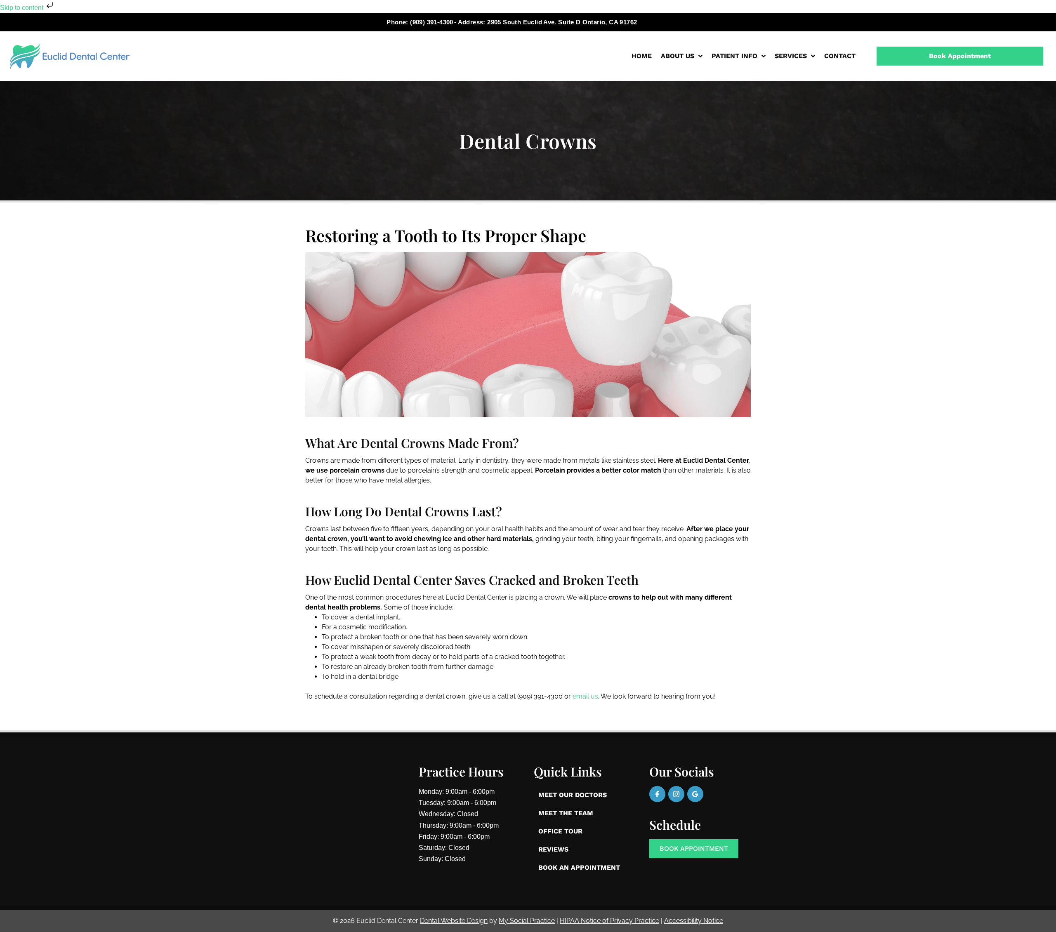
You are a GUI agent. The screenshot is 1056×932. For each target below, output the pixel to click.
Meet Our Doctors (572, 795)
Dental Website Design (454, 921)
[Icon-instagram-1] (676, 794)
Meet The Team (565, 813)
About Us (677, 56)
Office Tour (560, 831)
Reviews (553, 849)
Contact (840, 56)
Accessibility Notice (693, 921)
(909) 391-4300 (431, 22)
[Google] (695, 794)
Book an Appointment (579, 867)
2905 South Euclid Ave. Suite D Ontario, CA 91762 (562, 22)
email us (585, 696)
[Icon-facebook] (657, 794)
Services (791, 56)
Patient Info (734, 56)
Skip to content (22, 7)
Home (642, 56)
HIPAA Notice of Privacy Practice (609, 921)
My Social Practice (527, 921)
